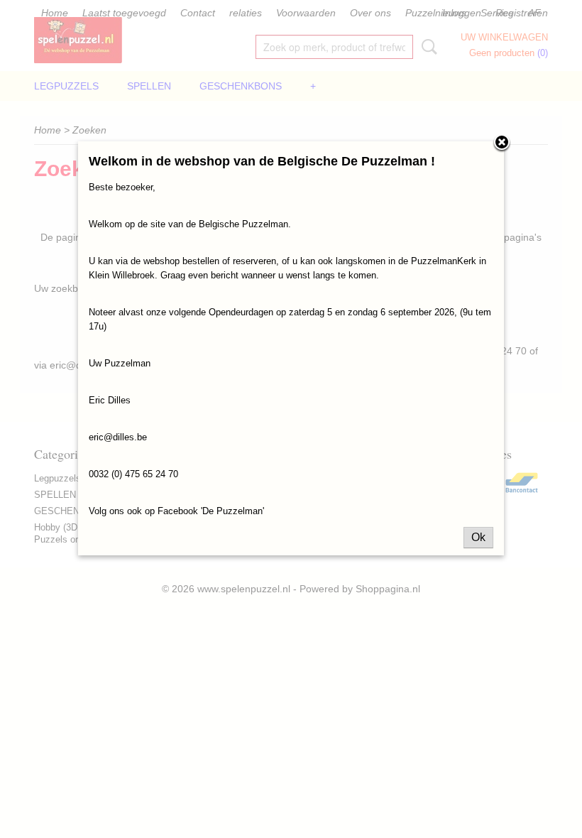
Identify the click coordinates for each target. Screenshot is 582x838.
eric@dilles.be (118, 437)
